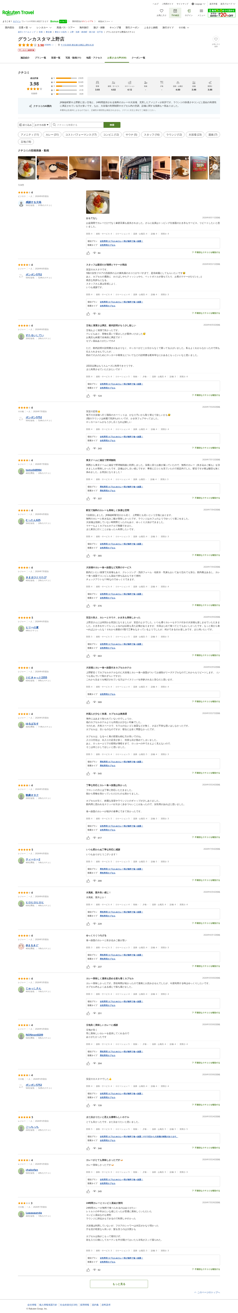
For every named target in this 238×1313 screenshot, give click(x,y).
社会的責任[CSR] (68, 1304)
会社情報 (31, 1304)
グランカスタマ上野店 (41, 39)
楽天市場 (213, 4)
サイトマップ (182, 4)
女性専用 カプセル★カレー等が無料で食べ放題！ (121, 241)
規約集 (95, 1304)
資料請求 (106, 1304)
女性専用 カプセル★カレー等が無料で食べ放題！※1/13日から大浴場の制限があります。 (139, 1136)
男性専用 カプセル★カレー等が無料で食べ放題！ (121, 486)
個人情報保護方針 (48, 1304)
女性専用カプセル (107, 245)
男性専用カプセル (107, 490)
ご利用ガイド (167, 4)
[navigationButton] (215, 167)
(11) (73, 57)
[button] (26, 167)
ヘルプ (156, 4)
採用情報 (84, 1304)
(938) (116, 57)
